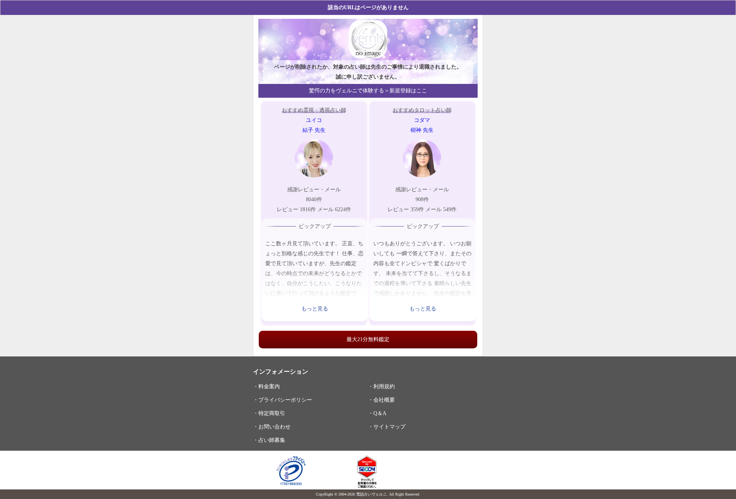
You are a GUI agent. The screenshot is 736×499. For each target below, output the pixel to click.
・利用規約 (381, 386)
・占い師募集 (269, 440)
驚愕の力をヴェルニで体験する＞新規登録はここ (368, 91)
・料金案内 (266, 386)
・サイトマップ (387, 426)
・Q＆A (377, 413)
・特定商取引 (269, 413)
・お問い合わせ (272, 426)
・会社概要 (381, 400)
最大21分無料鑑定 (368, 339)
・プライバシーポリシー (282, 400)
